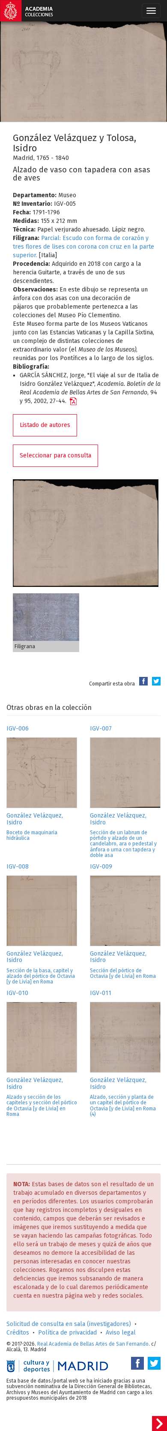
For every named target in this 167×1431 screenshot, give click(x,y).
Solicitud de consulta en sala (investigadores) (68, 1324)
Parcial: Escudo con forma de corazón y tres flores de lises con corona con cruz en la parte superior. (83, 246)
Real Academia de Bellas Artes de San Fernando (93, 1344)
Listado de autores (45, 425)
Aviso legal (121, 1332)
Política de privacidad (67, 1332)
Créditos (17, 1332)
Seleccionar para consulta (55, 455)
